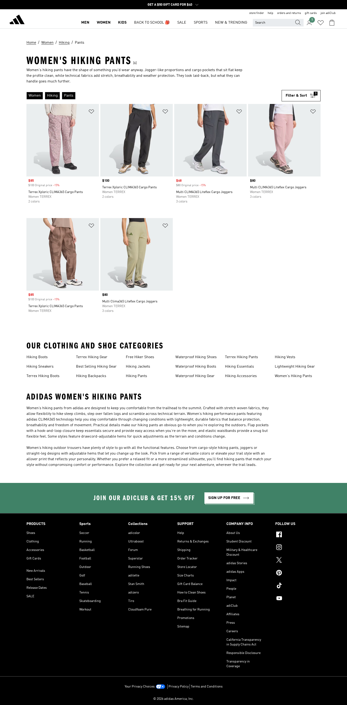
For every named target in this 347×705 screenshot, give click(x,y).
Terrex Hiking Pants (241, 357)
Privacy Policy (179, 686)
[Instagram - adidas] (298, 548)
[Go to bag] (332, 22)
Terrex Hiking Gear (91, 357)
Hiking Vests (285, 357)
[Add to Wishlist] (91, 112)
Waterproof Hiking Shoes (196, 357)
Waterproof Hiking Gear (195, 376)
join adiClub (328, 13)
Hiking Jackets (138, 367)
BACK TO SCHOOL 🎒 (152, 23)
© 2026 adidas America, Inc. (173, 699)
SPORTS (200, 23)
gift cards (311, 13)
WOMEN (103, 23)
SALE (181, 23)
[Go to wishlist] (320, 22)
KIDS (122, 23)
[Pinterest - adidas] (298, 573)
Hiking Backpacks (91, 376)
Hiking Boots (37, 357)
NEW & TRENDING (231, 23)
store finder (256, 13)
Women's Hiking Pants (293, 376)
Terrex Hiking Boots (42, 376)
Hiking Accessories (241, 376)
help (270, 13)
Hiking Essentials (239, 367)
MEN (85, 23)
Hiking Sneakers (40, 367)
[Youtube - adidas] (298, 599)
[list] (154, 95)
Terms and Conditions (207, 686)
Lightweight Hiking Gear (295, 367)
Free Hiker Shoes (140, 357)
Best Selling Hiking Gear (96, 367)
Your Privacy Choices (140, 686)
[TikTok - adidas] (298, 586)
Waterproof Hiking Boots (195, 367)
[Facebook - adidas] (298, 535)
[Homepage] (17, 20)
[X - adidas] (298, 560)
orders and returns (289, 13)
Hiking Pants (136, 376)
